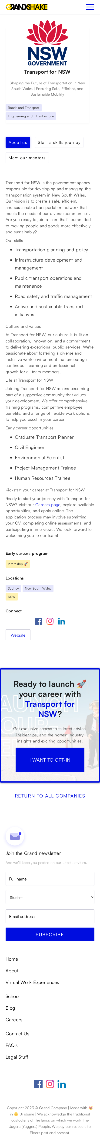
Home (12, 959)
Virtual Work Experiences (32, 982)
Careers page (47, 504)
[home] (26, 7)
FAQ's (12, 1045)
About (12, 970)
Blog (10, 1008)
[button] (90, 7)
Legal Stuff (17, 1057)
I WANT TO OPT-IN (50, 760)
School (13, 996)
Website (18, 635)
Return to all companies (50, 796)
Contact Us (17, 1033)
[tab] (18, 142)
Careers (14, 1019)
